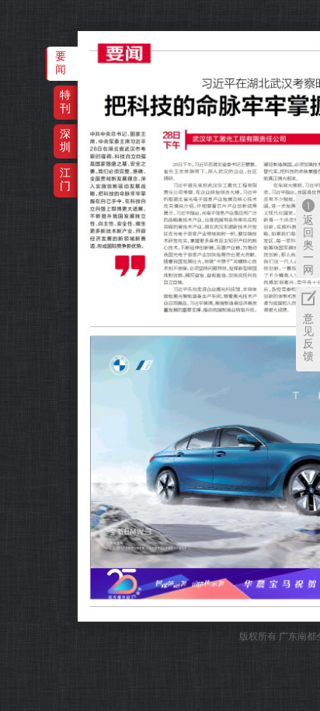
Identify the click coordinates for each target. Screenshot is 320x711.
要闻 (60, 62)
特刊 (65, 101)
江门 (65, 179)
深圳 (65, 140)
